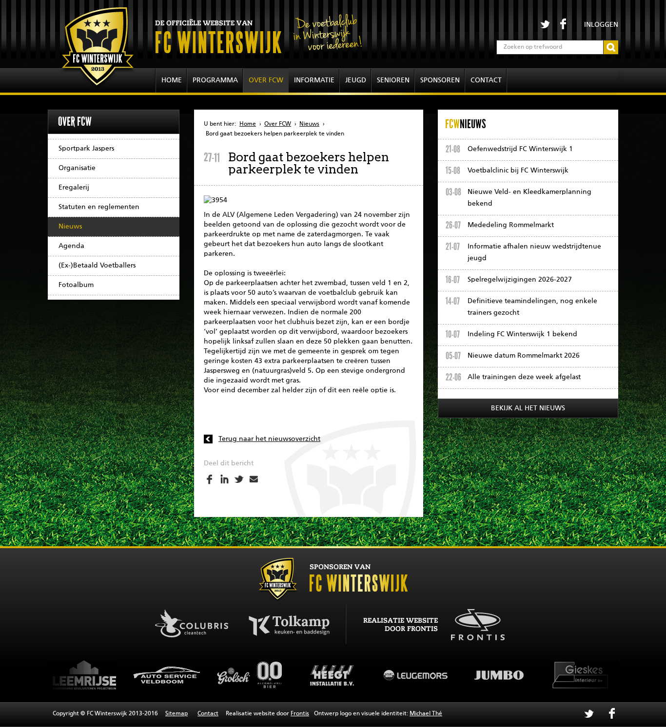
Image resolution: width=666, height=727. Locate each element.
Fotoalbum (76, 285)
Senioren (393, 80)
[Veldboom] (131, 674)
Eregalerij (74, 187)
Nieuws (70, 226)
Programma (215, 80)
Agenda (71, 246)
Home (171, 80)
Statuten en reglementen (99, 207)
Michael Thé (426, 714)
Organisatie (77, 168)
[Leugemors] (380, 674)
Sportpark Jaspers (86, 148)
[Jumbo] (463, 674)
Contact (486, 80)
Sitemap (176, 714)
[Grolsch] (214, 674)
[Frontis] (473, 623)
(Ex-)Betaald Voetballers (97, 265)
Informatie (314, 80)
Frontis (300, 714)
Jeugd (355, 80)
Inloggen (601, 24)
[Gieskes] (546, 674)
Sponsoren (440, 80)
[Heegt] (297, 674)
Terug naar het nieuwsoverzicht (269, 439)
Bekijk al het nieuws (528, 408)
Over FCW (266, 80)
